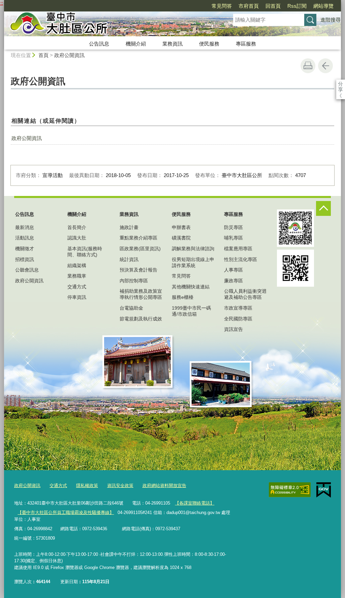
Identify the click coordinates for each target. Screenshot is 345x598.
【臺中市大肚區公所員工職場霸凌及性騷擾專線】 (66, 512)
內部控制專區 (134, 280)
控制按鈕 (323, 208)
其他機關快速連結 (191, 286)
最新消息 (24, 227)
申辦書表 (181, 227)
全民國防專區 (238, 318)
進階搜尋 (330, 20)
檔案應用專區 (238, 248)
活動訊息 (24, 237)
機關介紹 (136, 44)
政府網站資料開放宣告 (164, 485)
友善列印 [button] (308, 65)
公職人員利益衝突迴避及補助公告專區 (245, 294)
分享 (340, 83)
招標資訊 (24, 259)
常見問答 (222, 6)
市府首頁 (249, 6)
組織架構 (76, 265)
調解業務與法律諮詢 (193, 248)
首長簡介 (76, 227)
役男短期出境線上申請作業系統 (193, 262)
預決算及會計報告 (138, 270)
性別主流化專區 (240, 259)
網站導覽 (323, 6)
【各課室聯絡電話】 (194, 503)
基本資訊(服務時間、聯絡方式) (84, 251)
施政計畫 (129, 227)
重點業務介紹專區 (138, 237)
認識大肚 (76, 237)
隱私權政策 (87, 485)
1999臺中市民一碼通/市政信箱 (191, 311)
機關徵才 (24, 248)
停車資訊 (76, 297)
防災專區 (233, 227)
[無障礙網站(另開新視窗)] (290, 489)
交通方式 (76, 286)
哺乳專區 (233, 237)
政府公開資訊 (69, 55)
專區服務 (246, 44)
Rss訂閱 (297, 6)
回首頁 (273, 6)
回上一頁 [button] (325, 65)
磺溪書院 (181, 237)
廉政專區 (233, 280)
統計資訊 (129, 259)
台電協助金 (131, 308)
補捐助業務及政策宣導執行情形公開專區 (141, 294)
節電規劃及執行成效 (141, 318)
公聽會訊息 (27, 270)
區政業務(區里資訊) (140, 248)
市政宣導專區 (238, 308)
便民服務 (209, 44)
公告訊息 (99, 44)
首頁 (43, 55)
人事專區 (233, 270)
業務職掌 (76, 276)
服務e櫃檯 (182, 297)
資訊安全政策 (120, 485)
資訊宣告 (233, 329)
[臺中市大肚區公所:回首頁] (110, 24)
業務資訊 (172, 44)
